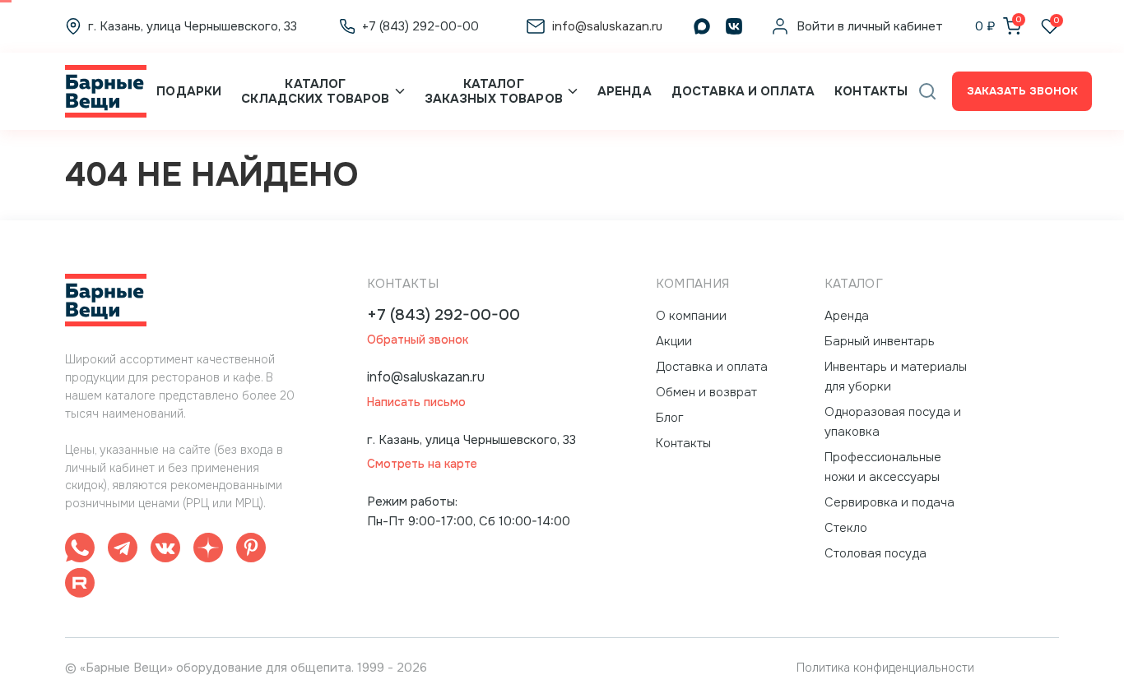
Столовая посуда (875, 553)
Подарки (188, 91)
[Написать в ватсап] (80, 550)
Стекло (845, 528)
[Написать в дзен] (208, 550)
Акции (674, 341)
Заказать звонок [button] (1022, 91)
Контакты (871, 91)
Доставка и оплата (743, 91)
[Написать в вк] (165, 550)
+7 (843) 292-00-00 (443, 315)
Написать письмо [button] (416, 402)
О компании (691, 315)
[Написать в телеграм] (122, 550)
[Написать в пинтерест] (251, 550)
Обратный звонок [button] (417, 340)
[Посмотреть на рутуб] (80, 585)
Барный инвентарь (879, 341)
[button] (927, 91)
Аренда (624, 91)
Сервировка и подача (889, 502)
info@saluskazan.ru (426, 377)
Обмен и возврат (706, 392)
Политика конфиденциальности (885, 667)
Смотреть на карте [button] (422, 464)
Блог (670, 417)
